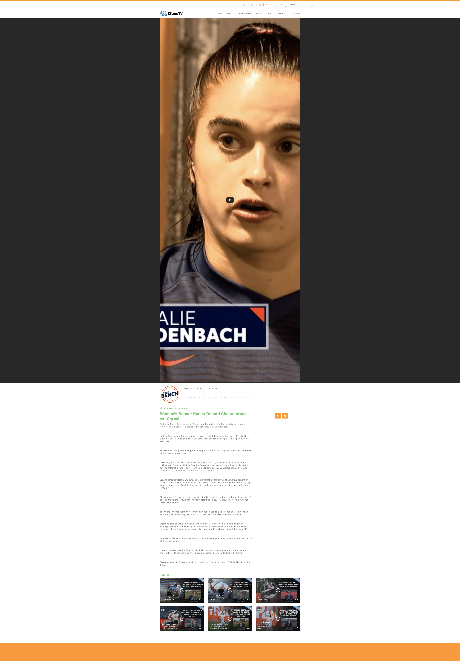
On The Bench (200, 397)
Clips (200, 389)
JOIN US (281, 5)
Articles (212, 389)
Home (184, 397)
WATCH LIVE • (269, 5)
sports (191, 397)
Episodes (188, 389)
